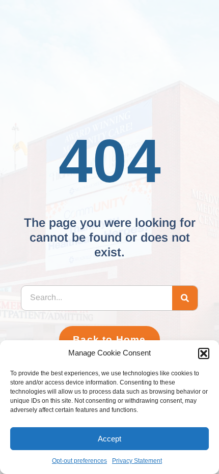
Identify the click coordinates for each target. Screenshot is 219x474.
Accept (109, 438)
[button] (204, 353)
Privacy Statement (137, 460)
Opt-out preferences (79, 460)
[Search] (185, 298)
